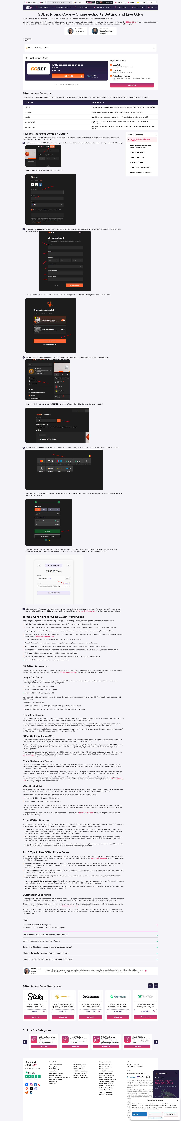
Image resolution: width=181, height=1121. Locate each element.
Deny (150, 1114)
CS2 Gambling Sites (79, 1065)
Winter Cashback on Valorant (140, 172)
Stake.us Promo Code (80, 1073)
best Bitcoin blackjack (99, 858)
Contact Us (53, 1081)
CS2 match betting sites (86, 611)
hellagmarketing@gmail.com (136, 1073)
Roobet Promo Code (80, 1075)
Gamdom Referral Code (106, 1081)
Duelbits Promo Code (105, 1077)
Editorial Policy (54, 1069)
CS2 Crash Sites (78, 1069)
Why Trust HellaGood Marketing (59, 1077)
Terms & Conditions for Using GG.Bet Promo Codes (140, 146)
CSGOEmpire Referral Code (107, 1079)
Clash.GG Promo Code (106, 1094)
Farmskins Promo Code (106, 1083)
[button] (177, 1100)
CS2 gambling (131, 22)
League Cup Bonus (137, 157)
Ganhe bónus (145, 1017)
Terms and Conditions (56, 1065)
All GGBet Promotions (138, 152)
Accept (135, 1114)
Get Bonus (132, 85)
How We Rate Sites (55, 1075)
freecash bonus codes (70, 906)
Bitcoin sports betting (68, 672)
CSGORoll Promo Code (80, 1071)
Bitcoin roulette (28, 756)
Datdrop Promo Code (105, 1090)
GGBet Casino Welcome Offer (140, 167)
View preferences (170, 1114)
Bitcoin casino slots (86, 813)
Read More (44, 1047)
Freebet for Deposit (137, 162)
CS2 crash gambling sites (45, 636)
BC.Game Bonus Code (106, 1088)
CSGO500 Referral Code (106, 1086)
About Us (52, 1083)
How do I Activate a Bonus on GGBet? (140, 139)
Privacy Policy (159, 1118)
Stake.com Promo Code (80, 1077)
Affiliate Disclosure (55, 1079)
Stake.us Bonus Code (105, 1092)
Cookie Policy (151, 1118)
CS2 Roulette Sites (79, 1067)
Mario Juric (79, 31)
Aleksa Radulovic (106, 31)
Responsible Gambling (56, 1073)
